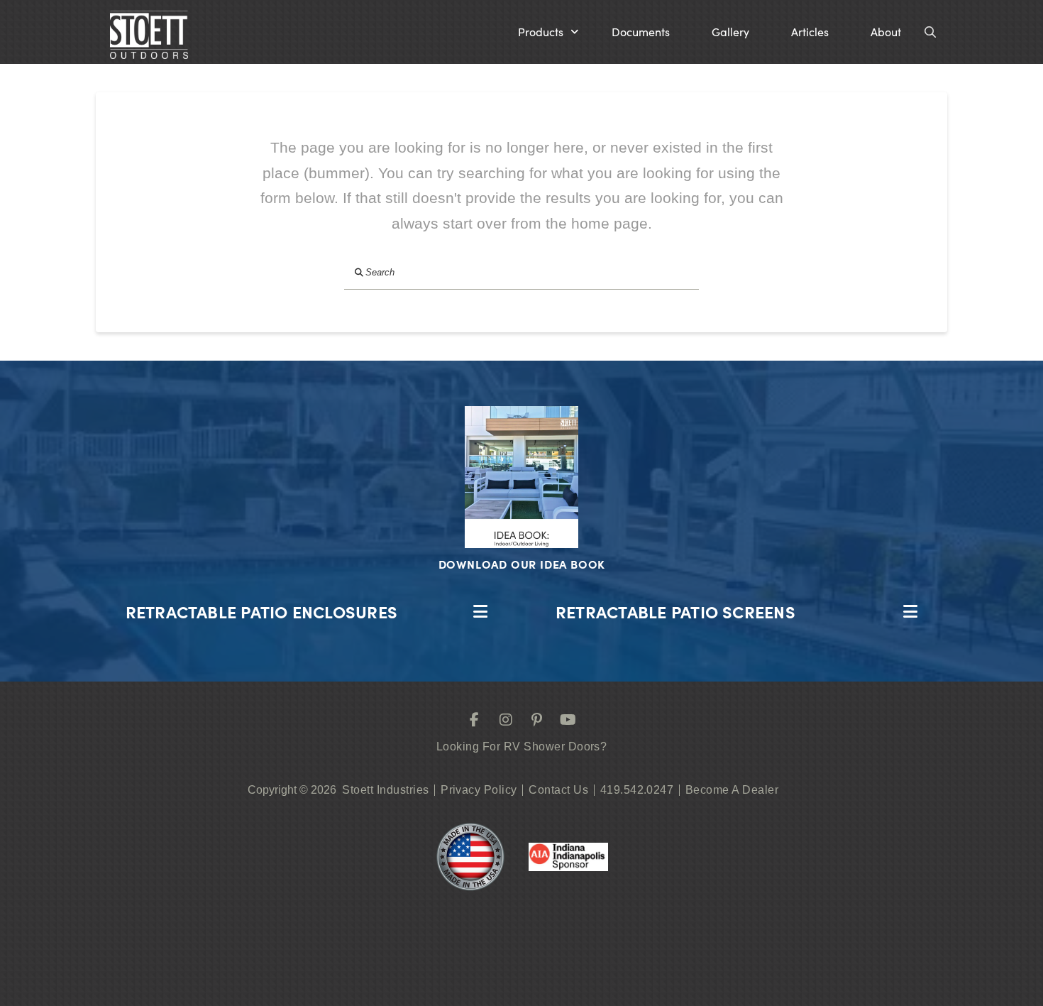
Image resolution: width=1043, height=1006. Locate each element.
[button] (548, 32)
